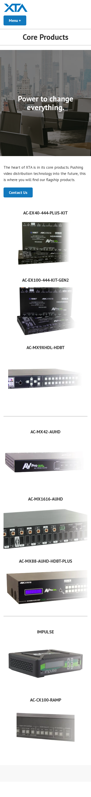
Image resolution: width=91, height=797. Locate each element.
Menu (17, 20)
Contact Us (18, 192)
